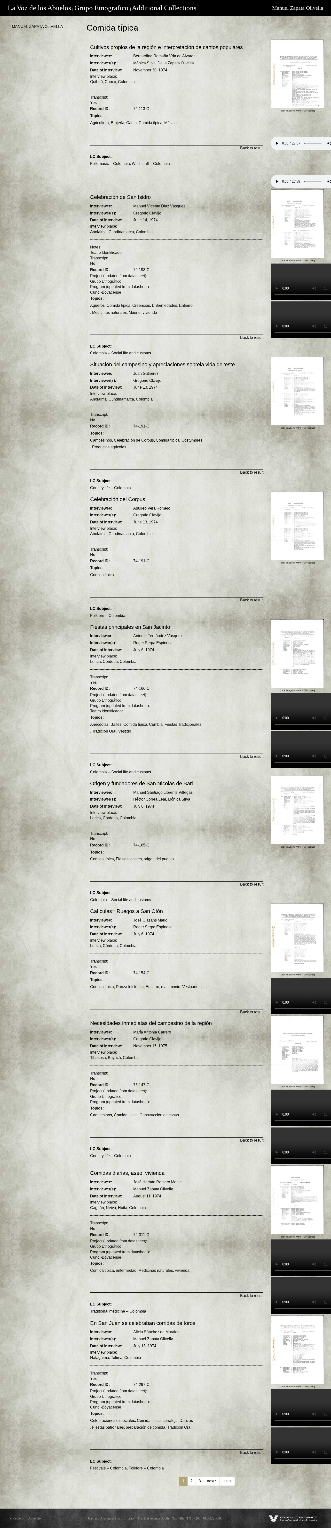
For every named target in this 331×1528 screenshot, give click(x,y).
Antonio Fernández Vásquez (157, 636)
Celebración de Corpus (134, 440)
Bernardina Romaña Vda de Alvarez (164, 56)
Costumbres (191, 440)
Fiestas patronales (108, 1427)
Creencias (141, 305)
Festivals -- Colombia (108, 1468)
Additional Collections (164, 8)
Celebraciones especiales (112, 1420)
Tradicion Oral (104, 731)
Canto (131, 123)
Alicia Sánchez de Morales (156, 1332)
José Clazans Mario (150, 920)
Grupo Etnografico (101, 8)
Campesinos (101, 440)
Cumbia (156, 724)
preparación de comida (145, 1427)
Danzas (186, 1420)
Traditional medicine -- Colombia (118, 1311)
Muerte (135, 312)
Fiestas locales (129, 859)
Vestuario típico (195, 987)
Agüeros (97, 305)
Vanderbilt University (27, 1518)
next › (211, 1481)
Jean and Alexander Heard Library (111, 1518)
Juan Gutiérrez (145, 373)
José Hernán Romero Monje (157, 1182)
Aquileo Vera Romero (151, 508)
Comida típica (150, 123)
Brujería (117, 123)
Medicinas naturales (109, 312)
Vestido (124, 731)
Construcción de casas (159, 1115)
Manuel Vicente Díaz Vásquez (159, 206)
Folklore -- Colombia (107, 616)
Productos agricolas (109, 447)
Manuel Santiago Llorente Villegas (163, 792)
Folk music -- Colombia (110, 164)
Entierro (186, 305)
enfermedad (126, 1270)
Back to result (251, 148)
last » (227, 1481)
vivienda (149, 312)
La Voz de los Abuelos (39, 8)
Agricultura (99, 123)
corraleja (170, 1420)
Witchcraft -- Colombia (151, 164)
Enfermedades (164, 305)
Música (170, 123)
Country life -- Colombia (110, 488)
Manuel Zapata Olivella (297, 8)
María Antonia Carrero (152, 1032)
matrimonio (170, 987)
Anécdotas (99, 724)
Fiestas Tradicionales (183, 724)
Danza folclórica (130, 987)
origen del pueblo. (159, 859)
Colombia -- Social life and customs (120, 353)
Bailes (115, 724)
